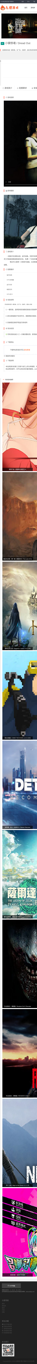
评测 (3, 1310)
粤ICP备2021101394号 (27, 1361)
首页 (23, 1)
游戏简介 (8, 88)
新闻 (3, 1308)
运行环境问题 (7, 1324)
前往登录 (27, 350)
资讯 (28, 1)
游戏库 (33, 7)
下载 (34, 1)
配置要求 (23, 88)
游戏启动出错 (7, 1328)
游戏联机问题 (7, 1330)
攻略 (3, 1312)
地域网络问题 (7, 1333)
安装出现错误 (7, 1326)
